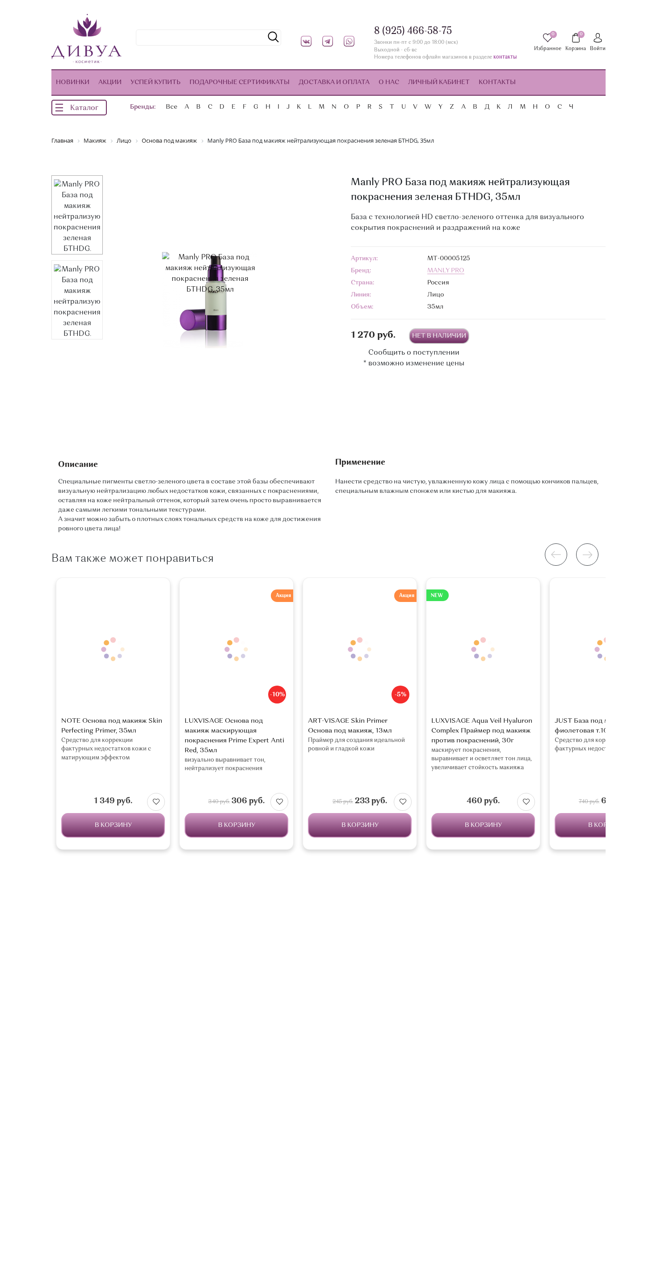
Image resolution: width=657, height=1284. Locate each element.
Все (171, 107)
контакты (505, 57)
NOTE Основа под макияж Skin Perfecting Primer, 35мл (111, 726)
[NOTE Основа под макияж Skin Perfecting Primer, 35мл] (113, 649)
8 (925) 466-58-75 (413, 31)
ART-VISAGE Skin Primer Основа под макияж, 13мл (350, 726)
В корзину (113, 825)
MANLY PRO (445, 270)
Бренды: (143, 107)
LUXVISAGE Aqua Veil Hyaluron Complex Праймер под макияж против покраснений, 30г (481, 731)
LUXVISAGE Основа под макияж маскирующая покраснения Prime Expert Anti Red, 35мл (234, 736)
